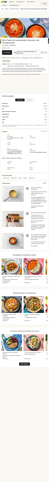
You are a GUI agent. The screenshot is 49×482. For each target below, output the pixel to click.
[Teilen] (45, 52)
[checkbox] (2, 48)
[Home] (2, 9)
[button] (24, 132)
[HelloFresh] (4, 2)
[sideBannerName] (24, 84)
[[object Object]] (42, 52)
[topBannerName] (24, 14)
